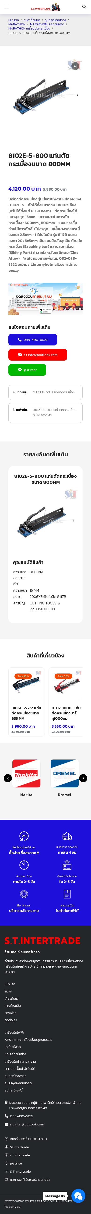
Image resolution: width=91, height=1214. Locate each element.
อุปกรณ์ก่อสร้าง (55, 20)
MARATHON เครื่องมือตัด (47, 24)
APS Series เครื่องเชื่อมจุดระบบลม (28, 1039)
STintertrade (19, 1147)
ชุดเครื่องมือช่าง (15, 1054)
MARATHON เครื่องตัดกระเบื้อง (29, 29)
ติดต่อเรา (11, 1020)
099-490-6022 (36, 339)
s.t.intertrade (20, 1155)
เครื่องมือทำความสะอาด (20, 1061)
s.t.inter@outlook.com (41, 354)
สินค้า (8, 991)
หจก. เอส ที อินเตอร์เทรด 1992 (30, 1179)
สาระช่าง (10, 1012)
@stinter (30, 369)
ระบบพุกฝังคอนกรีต (18, 1083)
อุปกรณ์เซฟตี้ (14, 1090)
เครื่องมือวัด (13, 1046)
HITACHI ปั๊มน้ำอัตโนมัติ (20, 1068)
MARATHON (16, 24)
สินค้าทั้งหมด (32, 20)
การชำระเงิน (13, 1005)
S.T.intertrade (20, 1171)
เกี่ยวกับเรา (12, 998)
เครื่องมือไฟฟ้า (14, 1032)
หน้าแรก (13, 20)
